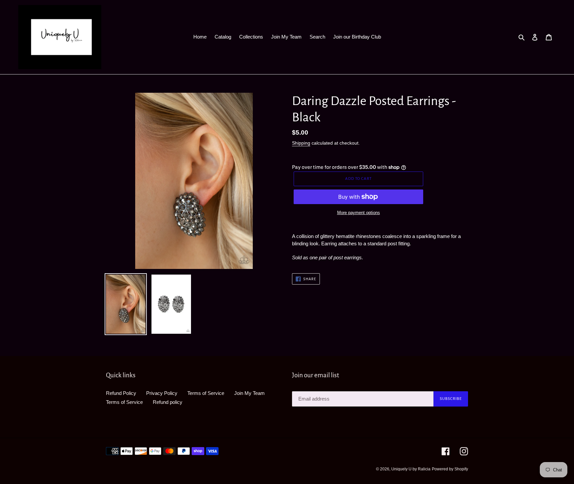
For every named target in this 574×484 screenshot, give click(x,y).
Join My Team (249, 393)
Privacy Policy (161, 393)
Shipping (301, 143)
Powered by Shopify (450, 469)
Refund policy (167, 402)
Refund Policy (121, 393)
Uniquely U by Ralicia (410, 469)
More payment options (358, 212)
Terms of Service (205, 393)
